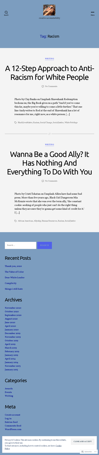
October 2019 (11, 340)
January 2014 (11, 362)
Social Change (46, 122)
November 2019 (13, 337)
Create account (12, 415)
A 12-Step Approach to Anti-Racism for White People (49, 72)
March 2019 (11, 348)
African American (25, 221)
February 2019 (12, 351)
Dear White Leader (14, 277)
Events (8, 392)
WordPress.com (13, 429)
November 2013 (13, 366)
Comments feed (13, 425)
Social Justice (58, 122)
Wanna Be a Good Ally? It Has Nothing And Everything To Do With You (49, 163)
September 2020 (13, 315)
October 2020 (12, 311)
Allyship (37, 221)
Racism (36, 122)
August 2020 (11, 318)
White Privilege (71, 122)
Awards (9, 388)
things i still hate (14, 289)
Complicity (10, 283)
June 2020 (10, 322)
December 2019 (12, 333)
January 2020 (12, 329)
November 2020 (13, 308)
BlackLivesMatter (25, 122)
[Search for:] (20, 246)
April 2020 (10, 326)
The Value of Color (14, 272)
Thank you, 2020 (13, 266)
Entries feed (11, 422)
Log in (8, 418)
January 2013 (11, 369)
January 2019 (11, 355)
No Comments (51, 86)
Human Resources (49, 221)
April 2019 (10, 344)
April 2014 (10, 358)
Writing (49, 59)
